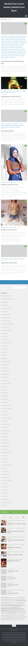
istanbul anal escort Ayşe (12, 571)
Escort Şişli (4, 389)
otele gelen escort (11, 615)
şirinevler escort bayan (7, 465)
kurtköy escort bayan (6, 430)
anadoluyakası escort (6, 124)
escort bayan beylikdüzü (15, 604)
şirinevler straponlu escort (16, 619)
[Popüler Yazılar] (11, 517)
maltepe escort (5, 433)
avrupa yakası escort (13, 632)
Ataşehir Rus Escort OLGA (9, 263)
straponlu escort (22, 52)
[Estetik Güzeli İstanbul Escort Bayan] (3, 554)
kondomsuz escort (6, 424)
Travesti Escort (15, 616)
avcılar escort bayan (14, 37)
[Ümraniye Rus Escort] (14, 116)
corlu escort (15, 44)
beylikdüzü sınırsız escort (13, 602)
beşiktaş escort (23, 41)
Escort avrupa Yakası (6, 361)
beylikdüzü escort (6, 42)
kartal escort (4, 421)
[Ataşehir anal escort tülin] (14, 213)
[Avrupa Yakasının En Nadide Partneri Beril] (14, 28)
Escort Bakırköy (5, 364)
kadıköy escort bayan (6, 418)
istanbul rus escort (22, 612)
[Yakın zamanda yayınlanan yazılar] (4, 517)
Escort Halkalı (5, 377)
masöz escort (19, 47)
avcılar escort (5, 37)
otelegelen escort (15, 49)
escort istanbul (11, 46)
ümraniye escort (4, 127)
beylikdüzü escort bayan (16, 42)
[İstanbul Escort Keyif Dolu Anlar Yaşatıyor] (3, 539)
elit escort (21, 44)
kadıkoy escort (20, 613)
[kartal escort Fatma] (3, 578)
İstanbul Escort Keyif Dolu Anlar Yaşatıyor (16, 540)
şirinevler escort (12, 51)
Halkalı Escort (5, 399)
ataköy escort (4, 36)
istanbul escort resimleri (12, 610)
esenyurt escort (8, 634)
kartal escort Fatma (11, 578)
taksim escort (5, 483)
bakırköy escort (22, 39)
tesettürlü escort (9, 55)
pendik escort (5, 449)
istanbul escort (4, 47)
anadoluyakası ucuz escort (14, 597)
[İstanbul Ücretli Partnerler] (3, 592)
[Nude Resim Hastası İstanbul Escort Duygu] (3, 522)
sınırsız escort (13, 52)
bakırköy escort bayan (6, 41)
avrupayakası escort (6, 321)
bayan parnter (15, 41)
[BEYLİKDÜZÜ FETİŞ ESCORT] (3, 563)
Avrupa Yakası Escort (6, 317)
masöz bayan (12, 47)
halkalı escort (5, 632)
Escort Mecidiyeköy (6, 383)
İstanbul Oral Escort (9, 618)
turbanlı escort (21, 616)
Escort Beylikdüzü (6, 371)
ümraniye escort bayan (10, 57)
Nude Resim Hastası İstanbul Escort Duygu (16, 523)
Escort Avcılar (5, 358)
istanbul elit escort (16, 607)
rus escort (22, 49)
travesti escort (5, 493)
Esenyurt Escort (5, 393)
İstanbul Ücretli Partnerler (12, 593)
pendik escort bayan (6, 452)
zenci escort (4, 505)
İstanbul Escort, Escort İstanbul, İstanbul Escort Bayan (14, 7)
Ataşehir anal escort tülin (9, 230)
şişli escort (7, 52)
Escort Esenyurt (5, 374)
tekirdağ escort (5, 486)
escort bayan (4, 46)
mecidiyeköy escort (5, 49)
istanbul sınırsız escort (5, 613)
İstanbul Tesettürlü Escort (17, 618)
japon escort (4, 411)
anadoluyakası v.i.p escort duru (11, 96)
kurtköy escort (5, 427)
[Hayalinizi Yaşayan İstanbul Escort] (3, 546)
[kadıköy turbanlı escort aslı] (14, 162)
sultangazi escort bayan (16, 54)
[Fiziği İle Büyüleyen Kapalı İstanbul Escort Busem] (3, 530)
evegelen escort (19, 46)
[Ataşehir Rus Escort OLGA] (14, 251)
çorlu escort (8, 44)
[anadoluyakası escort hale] (3, 585)
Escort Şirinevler (5, 386)
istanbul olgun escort (12, 612)
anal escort (20, 597)
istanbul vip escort (13, 613)
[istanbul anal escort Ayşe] (3, 571)
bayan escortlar (13, 600)
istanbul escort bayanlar (7, 408)
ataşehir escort (11, 36)
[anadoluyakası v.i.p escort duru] (14, 83)
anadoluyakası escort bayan (7, 91)
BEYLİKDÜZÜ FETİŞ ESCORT (13, 560)
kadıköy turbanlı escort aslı (9, 185)
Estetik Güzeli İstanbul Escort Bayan (15, 554)
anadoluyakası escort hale (12, 584)
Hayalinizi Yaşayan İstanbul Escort (14, 547)
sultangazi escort (6, 54)
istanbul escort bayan (10, 92)
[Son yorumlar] (17, 517)
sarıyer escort (4, 51)
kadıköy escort (5, 414)
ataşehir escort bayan (21, 36)
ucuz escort (17, 55)
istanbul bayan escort (7, 607)
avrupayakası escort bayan (11, 39)
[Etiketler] (24, 517)
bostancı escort (5, 346)
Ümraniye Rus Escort (7, 131)
